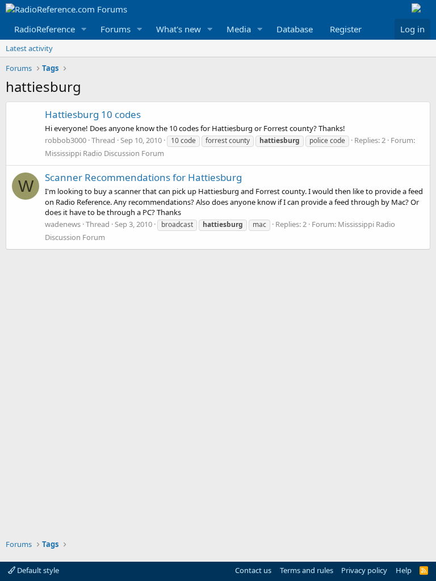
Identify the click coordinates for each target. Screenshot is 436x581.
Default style (37, 570)
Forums (115, 29)
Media (239, 29)
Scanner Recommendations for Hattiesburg (143, 177)
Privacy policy (364, 570)
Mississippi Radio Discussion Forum (104, 153)
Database (294, 29)
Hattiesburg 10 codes (93, 114)
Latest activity (29, 48)
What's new (178, 29)
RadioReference (44, 29)
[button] (84, 29)
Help (404, 570)
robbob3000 (65, 140)
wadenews (63, 224)
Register (346, 29)
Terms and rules (306, 570)
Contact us (253, 570)
